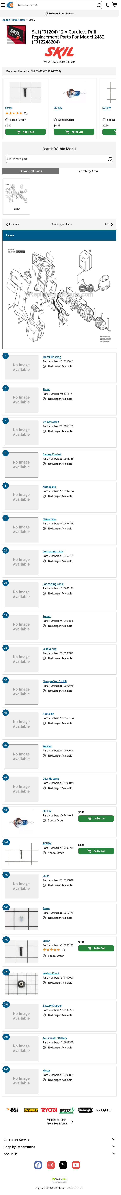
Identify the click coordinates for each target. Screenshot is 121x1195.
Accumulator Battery (55, 1038)
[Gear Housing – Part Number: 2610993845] (21, 789)
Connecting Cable (53, 551)
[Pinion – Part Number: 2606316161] (21, 400)
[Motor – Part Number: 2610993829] (21, 1081)
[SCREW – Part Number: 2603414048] (74, 92)
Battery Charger (52, 1005)
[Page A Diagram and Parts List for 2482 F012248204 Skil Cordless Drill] (59, 294)
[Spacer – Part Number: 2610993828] (21, 627)
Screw (8, 108)
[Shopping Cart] (114, 5)
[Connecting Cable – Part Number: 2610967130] (21, 594)
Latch (46, 876)
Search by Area (88, 171)
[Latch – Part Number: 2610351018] (21, 886)
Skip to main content (59, 13)
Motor (46, 1070)
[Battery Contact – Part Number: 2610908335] (21, 465)
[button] (3, 5)
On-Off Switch (51, 422)
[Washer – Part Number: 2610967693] (21, 756)
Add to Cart (28, 132)
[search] (99, 5)
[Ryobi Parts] (49, 1110)
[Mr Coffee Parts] (103, 1110)
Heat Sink (48, 713)
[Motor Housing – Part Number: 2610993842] (21, 367)
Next (106, 224)
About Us (11, 1154)
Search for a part (17, 159)
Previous (14, 224)
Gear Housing (51, 778)
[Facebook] (38, 1165)
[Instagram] (51, 1165)
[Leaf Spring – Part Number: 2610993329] (21, 659)
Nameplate (49, 486)
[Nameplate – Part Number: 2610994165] (21, 529)
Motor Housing (52, 357)
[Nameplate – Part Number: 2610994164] (21, 497)
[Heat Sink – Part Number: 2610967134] (21, 724)
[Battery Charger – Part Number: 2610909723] (21, 1016)
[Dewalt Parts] (31, 1110)
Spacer (47, 616)
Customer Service (17, 1140)
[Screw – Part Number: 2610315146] (21, 919)
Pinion (46, 389)
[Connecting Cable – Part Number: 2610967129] (21, 562)
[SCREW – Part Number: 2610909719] (21, 854)
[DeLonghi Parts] (85, 1110)
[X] (63, 1165)
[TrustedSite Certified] (59, 1180)
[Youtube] (76, 1165)
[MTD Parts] (67, 1110)
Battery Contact (52, 454)
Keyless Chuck (51, 973)
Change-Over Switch (55, 681)
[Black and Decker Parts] (13, 1110)
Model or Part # (27, 5)
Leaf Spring (49, 649)
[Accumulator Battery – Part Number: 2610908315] (21, 1048)
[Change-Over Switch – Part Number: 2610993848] (21, 692)
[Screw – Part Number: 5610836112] (25, 92)
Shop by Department (19, 1147)
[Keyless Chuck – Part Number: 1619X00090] (21, 983)
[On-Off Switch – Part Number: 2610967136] (21, 432)
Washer (47, 746)
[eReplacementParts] (10, 5)
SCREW (58, 108)
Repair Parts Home (13, 19)
